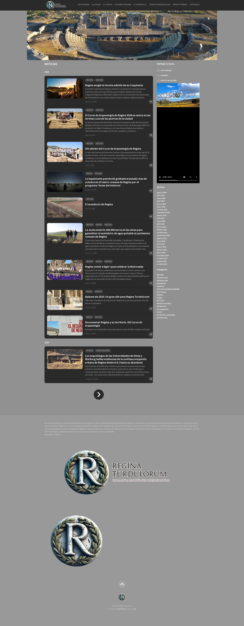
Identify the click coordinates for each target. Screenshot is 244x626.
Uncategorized (163, 309)
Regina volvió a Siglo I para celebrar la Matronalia (114, 266)
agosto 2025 (161, 215)
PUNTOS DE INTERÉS (169, 80)
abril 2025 (160, 224)
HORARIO (164, 75)
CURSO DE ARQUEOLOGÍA (159, 4)
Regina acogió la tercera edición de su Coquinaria (114, 85)
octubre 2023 (162, 258)
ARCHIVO (89, 80)
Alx (135, 609)
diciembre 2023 (163, 255)
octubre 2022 (162, 264)
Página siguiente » (99, 394)
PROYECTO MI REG (103, 350)
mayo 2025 (161, 221)
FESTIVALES (195, 4)
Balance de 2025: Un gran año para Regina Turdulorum (117, 296)
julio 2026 (160, 195)
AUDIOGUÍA (161, 283)
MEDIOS (89, 173)
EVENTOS (160, 286)
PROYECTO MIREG (180, 4)
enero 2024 (161, 253)
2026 (46, 72)
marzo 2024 (161, 247)
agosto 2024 (161, 238)
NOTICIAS (99, 80)
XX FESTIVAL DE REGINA (166, 315)
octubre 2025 (162, 210)
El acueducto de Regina (99, 204)
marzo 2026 (161, 204)
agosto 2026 (161, 192)
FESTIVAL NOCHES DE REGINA (168, 289)
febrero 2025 (162, 230)
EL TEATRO (107, 4)
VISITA (159, 312)
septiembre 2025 (163, 212)
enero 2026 (161, 207)
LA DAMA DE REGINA (123, 4)
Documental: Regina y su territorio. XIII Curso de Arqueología (113, 323)
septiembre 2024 (163, 235)
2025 (46, 342)
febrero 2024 (162, 250)
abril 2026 (160, 201)
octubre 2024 (162, 232)
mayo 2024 (161, 241)
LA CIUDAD (96, 4)
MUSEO (159, 298)
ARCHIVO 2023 (162, 280)
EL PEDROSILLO (140, 4)
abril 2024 (160, 244)
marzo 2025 (161, 227)
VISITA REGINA (83, 4)
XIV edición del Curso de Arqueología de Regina (113, 148)
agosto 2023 (161, 261)
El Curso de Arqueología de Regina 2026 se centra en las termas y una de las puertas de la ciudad (117, 116)
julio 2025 (160, 218)
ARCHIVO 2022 (162, 278)
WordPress (121, 609)
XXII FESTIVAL (162, 318)
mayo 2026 (161, 198)
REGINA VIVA (161, 306)
